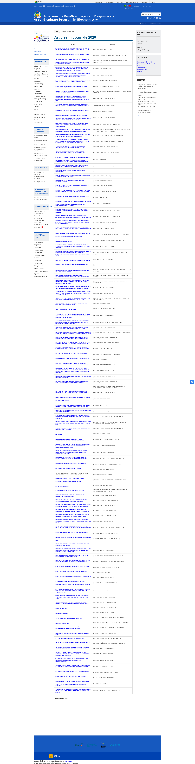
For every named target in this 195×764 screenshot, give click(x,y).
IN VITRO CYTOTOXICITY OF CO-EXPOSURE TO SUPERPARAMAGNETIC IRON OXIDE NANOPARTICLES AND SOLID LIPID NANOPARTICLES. (72, 342)
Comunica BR (110, 2)
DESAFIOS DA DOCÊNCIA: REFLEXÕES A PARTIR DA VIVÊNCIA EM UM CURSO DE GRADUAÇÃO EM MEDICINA (72, 176)
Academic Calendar (40, 71)
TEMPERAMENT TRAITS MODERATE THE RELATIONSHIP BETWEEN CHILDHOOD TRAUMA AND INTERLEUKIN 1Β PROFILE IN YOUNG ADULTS (71, 597)
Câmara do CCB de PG (144, 62)
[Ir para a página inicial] (56, 31)
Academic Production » (38, 92)
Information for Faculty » (39, 177)
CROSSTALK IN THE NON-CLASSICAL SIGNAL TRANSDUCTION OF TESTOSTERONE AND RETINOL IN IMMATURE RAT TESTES (71, 166)
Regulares (37, 245)
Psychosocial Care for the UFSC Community (41, 75)
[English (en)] (128, 6)
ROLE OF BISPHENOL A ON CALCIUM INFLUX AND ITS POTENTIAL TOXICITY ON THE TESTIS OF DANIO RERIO (71, 555)
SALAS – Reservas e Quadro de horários (40, 198)
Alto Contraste (147, 6)
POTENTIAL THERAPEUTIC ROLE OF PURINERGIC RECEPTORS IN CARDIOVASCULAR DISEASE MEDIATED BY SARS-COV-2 (71, 500)
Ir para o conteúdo (39, 6)
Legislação (144, 2)
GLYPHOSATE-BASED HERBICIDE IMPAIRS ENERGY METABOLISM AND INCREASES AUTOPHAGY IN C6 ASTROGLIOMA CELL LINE (72, 298)
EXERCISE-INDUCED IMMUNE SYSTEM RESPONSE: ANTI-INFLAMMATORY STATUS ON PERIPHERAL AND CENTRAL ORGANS (72, 276)
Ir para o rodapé (70, 6)
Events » (37, 89)
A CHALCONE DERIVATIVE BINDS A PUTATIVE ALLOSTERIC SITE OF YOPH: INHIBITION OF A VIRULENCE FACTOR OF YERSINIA (72, 55)
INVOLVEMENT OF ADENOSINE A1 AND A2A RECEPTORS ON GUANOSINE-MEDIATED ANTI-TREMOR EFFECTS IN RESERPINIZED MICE (73, 364)
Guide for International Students (41, 223)
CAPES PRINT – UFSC (40, 211)
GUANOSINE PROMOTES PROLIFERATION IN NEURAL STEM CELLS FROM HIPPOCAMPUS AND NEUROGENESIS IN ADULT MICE (71, 328)
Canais (153, 2)
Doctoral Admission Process (40, 141)
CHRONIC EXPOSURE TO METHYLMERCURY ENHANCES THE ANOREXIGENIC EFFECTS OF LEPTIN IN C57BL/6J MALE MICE (70, 146)
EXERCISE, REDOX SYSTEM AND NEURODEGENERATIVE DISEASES (71, 264)
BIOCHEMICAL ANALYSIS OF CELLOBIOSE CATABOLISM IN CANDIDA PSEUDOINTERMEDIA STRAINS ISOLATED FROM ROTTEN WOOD (72, 111)
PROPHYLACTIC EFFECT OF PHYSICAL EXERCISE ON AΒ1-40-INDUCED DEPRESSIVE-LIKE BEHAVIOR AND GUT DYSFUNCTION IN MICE (72, 515)
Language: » (39, 227)
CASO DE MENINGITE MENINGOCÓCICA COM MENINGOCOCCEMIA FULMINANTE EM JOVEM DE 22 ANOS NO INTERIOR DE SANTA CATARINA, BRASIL (71, 125)
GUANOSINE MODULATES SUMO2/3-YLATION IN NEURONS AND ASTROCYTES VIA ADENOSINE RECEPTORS (71, 308)
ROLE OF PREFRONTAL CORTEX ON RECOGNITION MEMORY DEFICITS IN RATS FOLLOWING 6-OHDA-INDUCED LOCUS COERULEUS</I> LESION (72, 561)
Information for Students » (39, 173)
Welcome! (37, 52)
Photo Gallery (38, 104)
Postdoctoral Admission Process (40, 154)
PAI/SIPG (37, 109)
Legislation (37, 81)
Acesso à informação (132, 2)
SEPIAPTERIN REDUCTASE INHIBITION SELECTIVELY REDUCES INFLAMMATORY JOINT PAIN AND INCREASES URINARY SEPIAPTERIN (72, 677)
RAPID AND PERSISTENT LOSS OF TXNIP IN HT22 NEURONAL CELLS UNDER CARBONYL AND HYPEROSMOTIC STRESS (72, 533)
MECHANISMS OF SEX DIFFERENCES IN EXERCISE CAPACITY (70, 387)
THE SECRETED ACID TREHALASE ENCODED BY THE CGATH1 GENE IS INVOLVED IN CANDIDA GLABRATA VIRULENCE (72, 643)
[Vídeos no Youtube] (154, 18)
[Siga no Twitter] (151, 18)
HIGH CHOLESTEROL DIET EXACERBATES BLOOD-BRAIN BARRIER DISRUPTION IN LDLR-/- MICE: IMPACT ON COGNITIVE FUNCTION (71, 337)
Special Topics (38, 122)
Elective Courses (39, 120)
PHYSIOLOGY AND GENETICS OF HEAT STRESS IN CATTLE (69, 490)
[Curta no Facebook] (148, 18)
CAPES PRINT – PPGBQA (39, 215)
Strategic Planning (40, 99)
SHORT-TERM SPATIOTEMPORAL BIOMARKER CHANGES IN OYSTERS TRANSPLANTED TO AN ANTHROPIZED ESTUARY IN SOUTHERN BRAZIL (73, 567)
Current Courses (39, 114)
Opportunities (38, 161)
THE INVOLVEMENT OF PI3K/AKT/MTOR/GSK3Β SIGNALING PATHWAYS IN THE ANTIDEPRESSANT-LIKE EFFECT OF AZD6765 (73, 627)
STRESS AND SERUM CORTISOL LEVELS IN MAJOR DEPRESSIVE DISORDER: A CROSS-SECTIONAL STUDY (71, 572)
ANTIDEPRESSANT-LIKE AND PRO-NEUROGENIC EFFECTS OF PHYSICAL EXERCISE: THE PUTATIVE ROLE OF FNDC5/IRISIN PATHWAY (72, 80)
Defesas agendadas (40, 276)
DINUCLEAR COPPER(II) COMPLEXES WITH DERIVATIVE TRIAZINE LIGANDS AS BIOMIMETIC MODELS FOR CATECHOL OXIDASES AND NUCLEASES (71, 211)
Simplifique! (98, 2)
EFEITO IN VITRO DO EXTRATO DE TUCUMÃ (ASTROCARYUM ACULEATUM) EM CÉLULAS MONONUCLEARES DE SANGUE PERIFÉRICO (73, 216)
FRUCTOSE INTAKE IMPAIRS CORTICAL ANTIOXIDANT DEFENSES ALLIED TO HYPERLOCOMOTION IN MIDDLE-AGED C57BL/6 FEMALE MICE (73, 287)
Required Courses (40, 117)
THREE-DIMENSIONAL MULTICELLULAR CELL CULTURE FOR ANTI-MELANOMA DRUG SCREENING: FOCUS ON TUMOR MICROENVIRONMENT (71, 660)
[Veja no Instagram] (157, 18)
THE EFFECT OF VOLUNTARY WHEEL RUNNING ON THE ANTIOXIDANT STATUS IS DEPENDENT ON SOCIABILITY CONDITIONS (72, 617)
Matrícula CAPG (142, 68)
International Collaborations (39, 219)
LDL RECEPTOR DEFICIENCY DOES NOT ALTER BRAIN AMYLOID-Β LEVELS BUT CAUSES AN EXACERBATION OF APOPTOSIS (71, 381)
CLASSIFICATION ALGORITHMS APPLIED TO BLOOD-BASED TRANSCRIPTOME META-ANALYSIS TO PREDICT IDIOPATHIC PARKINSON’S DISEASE (70, 152)
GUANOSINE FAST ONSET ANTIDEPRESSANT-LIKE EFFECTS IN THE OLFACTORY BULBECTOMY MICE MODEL (71, 303)
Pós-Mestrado (39, 250)
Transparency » (39, 84)
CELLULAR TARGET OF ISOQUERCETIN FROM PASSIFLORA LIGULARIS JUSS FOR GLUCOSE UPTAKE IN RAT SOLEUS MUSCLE (72, 135)
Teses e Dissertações (41, 271)
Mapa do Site (129, 8)
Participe (119, 2)
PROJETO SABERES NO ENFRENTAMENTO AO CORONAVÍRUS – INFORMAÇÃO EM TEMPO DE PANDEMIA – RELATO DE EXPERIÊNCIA (72, 510)
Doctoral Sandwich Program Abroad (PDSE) (40, 149)
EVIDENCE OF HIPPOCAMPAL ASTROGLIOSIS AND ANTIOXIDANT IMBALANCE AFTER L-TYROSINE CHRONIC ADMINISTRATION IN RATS (72, 259)
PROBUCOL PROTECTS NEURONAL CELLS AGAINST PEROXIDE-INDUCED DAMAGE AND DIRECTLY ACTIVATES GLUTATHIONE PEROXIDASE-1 (73, 505)
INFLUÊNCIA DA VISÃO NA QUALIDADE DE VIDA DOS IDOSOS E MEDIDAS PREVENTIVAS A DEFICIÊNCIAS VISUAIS (71, 354)
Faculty (36, 78)
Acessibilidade (137, 6)
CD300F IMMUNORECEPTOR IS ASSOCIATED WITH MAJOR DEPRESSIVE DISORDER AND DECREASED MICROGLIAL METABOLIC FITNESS (72, 130)
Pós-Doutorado (40, 255)
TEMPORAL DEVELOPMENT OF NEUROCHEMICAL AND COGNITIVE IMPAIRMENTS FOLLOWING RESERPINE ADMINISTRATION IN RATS (72, 602)
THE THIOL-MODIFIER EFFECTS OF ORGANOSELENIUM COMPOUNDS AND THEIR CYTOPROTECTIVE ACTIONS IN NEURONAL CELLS (72, 648)
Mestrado (38, 247)
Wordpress (69, 761)
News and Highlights (40, 54)
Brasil (40, 2)
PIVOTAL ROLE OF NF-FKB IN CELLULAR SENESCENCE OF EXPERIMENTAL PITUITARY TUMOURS (69, 495)
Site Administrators (155, 24)
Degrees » (37, 69)
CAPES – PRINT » (39, 144)
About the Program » (41, 66)
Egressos (37, 274)
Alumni (36, 107)
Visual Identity (38, 101)
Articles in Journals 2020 (67, 31)
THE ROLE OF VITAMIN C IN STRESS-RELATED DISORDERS (69, 638)
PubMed (139, 72)
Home (36, 49)
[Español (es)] (130, 6)
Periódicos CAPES (142, 70)
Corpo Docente (39, 268)
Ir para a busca (59, 6)
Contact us (37, 112)
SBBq (138, 73)
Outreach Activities (40, 96)
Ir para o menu (50, 6)
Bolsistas (37, 258)
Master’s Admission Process (40, 136)
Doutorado (39, 253)
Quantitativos (38, 242)
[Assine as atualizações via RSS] (160, 18)
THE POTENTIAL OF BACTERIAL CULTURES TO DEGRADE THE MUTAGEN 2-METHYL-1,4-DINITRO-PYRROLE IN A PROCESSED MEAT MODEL (72, 633)
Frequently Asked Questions (40, 182)
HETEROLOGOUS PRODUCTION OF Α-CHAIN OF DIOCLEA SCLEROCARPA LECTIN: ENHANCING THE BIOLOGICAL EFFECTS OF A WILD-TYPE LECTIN (73, 332)
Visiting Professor (40, 158)
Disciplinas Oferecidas (41, 266)
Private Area (144, 24)
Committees (38, 86)
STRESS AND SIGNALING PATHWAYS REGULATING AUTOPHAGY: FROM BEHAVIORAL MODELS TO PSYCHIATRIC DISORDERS (73, 577)
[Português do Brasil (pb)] (125, 6)
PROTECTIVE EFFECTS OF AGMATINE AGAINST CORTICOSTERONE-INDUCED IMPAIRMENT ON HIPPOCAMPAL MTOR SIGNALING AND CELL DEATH (73, 521)
